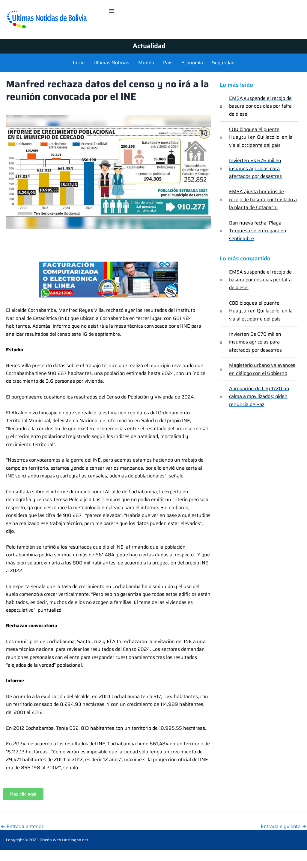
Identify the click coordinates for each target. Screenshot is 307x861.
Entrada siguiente (283, 826)
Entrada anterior (22, 826)
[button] (111, 11)
